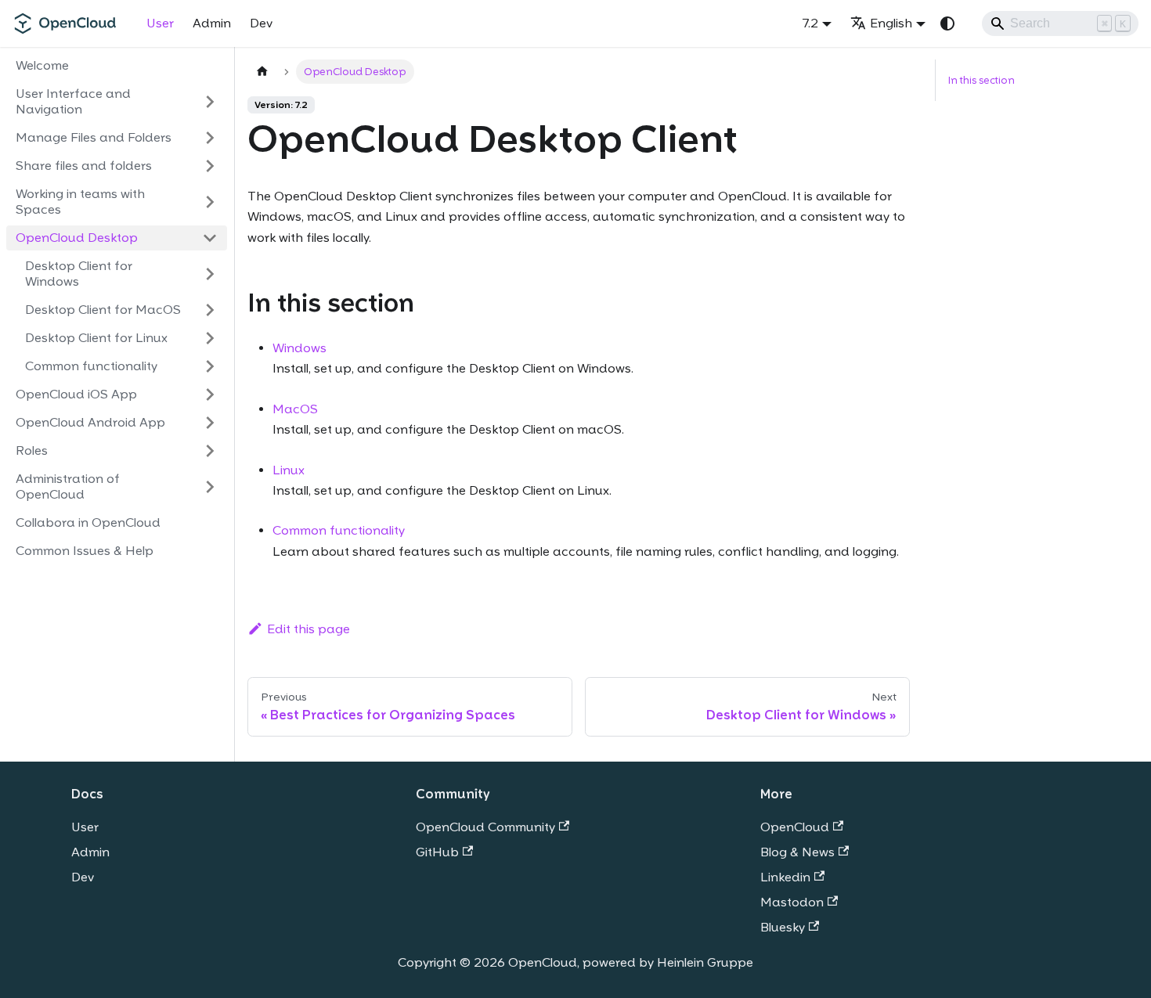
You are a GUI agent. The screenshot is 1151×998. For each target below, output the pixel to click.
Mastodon (792, 902)
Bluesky (782, 927)
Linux (288, 470)
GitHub (437, 852)
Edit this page (308, 628)
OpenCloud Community (485, 827)
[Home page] (262, 71)
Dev (261, 23)
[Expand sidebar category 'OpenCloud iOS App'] (210, 394)
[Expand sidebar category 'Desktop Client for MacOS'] (210, 309)
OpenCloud (794, 827)
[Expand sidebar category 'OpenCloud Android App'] (210, 422)
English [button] (891, 23)
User (160, 23)
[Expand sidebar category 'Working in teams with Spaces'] (210, 202)
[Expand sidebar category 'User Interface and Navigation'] (210, 101)
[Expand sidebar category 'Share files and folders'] (210, 165)
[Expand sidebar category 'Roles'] (210, 450)
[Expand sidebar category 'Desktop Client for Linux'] (210, 338)
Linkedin (785, 877)
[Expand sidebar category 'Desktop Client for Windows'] (210, 274)
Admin (212, 23)
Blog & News (797, 852)
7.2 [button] (810, 23)
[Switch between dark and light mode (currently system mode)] (947, 23)
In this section (981, 80)
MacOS (295, 409)
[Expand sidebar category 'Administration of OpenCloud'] (210, 487)
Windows (299, 347)
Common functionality (338, 530)
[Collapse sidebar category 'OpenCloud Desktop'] (210, 237)
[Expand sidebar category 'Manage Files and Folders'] (210, 137)
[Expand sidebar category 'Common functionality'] (210, 366)
